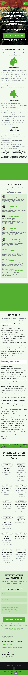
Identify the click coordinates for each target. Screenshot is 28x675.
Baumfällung (14, 23)
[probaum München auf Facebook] (14, 668)
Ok (16, 673)
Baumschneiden (7, 22)
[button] (2, 446)
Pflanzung (10, 24)
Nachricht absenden (14, 619)
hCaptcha (3, 626)
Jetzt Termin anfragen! (14, 35)
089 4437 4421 (7, 645)
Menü (25, 3)
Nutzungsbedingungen (14, 629)
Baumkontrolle (21, 22)
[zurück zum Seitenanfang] (25, 268)
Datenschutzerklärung (14, 628)
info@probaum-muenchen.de (12, 647)
